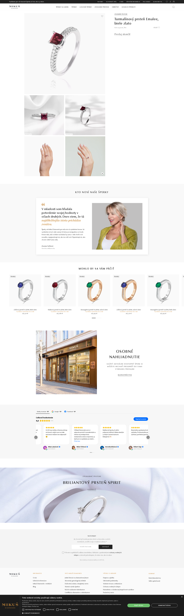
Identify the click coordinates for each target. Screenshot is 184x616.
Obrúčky (115, 7)
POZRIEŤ (92, 490)
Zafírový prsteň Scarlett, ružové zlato (129, 310)
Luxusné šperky (86, 7)
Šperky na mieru (62, 7)
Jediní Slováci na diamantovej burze (76, 578)
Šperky (74, 7)
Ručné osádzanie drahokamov (75, 590)
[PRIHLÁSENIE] (170, 1)
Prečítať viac (35, 606)
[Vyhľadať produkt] (173, 7)
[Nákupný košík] (174, 1)
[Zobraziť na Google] (38, 448)
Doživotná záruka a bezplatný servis (76, 584)
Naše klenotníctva (155, 578)
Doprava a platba (108, 578)
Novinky (100, 1)
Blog (34, 587)
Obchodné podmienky (110, 581)
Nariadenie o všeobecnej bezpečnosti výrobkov (118, 590)
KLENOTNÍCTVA (125, 375)
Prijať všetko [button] (138, 605)
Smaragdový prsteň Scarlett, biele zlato (163, 310)
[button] (35, 437)
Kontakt (152, 573)
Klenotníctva (157, 1)
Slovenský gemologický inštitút (75, 581)
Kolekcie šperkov (129, 7)
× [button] (182, 597)
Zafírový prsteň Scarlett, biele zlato (25, 310)
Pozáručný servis (108, 592)
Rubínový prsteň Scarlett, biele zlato (59, 310)
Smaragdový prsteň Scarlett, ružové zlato (94, 310)
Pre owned (146, 1)
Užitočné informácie (133, 1)
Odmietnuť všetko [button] (164, 605)
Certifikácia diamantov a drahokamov (77, 592)
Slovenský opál (111, 1)
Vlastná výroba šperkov (72, 587)
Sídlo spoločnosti (154, 581)
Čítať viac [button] (70, 441)
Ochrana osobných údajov (112, 587)
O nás (121, 1)
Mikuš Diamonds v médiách (42, 584)
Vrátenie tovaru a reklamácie (112, 584)
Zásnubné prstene (102, 7)
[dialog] (92, 605)
